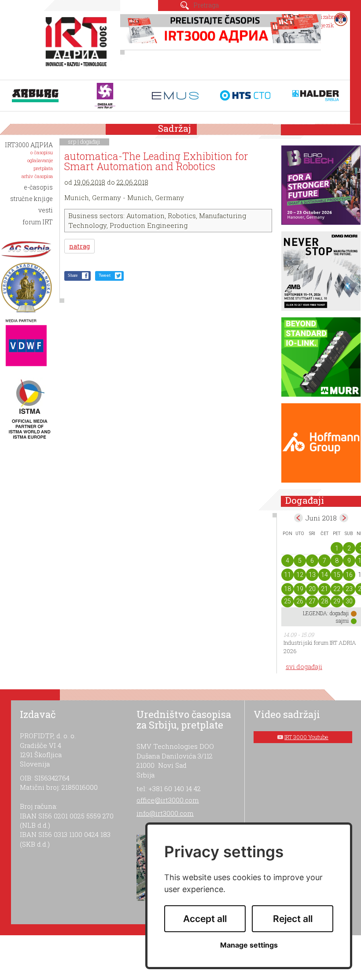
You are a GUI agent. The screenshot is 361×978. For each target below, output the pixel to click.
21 (324, 588)
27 (312, 601)
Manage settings (249, 945)
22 (336, 588)
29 (336, 601)
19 (299, 588)
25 (287, 601)
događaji (90, 141)
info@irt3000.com (165, 813)
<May (298, 517)
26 (299, 601)
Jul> (343, 517)
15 (336, 574)
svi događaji (304, 666)
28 (324, 601)
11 (287, 574)
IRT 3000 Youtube (306, 737)
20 (312, 588)
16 (349, 574)
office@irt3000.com (167, 800)
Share (72, 275)
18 (287, 588)
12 (299, 574)
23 (349, 588)
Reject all (293, 918)
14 (324, 574)
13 (312, 574)
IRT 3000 (78, 43)
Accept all (205, 918)
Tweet (105, 275)
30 (349, 601)
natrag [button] (79, 246)
